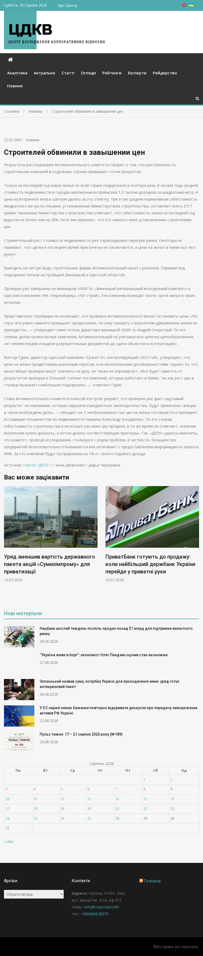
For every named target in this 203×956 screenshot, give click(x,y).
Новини (15, 85)
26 (62, 819)
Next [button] (195, 544)
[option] (51, 534)
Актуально (44, 72)
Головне (152, 880)
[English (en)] (184, 4)
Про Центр (67, 5)
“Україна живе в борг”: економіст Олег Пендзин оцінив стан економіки (104, 655)
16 (172, 799)
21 (117, 809)
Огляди (88, 72)
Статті (68, 72)
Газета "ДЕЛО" (36, 465)
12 (62, 799)
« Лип (8, 841)
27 (89, 819)
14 (117, 799)
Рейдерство (165, 72)
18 (35, 809)
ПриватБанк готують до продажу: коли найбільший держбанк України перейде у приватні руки (150, 564)
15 (145, 799)
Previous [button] (7, 544)
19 (62, 809)
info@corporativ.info (101, 906)
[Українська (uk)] (191, 4)
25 (35, 819)
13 (89, 799)
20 (89, 809)
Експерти (137, 72)
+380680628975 (94, 913)
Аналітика (17, 72)
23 (172, 809)
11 (35, 799)
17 (7, 809)
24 (7, 819)
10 (7, 799)
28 (117, 819)
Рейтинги (112, 72)
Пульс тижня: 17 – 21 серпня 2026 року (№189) (81, 734)
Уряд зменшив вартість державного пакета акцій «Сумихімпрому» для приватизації (49, 564)
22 (145, 809)
